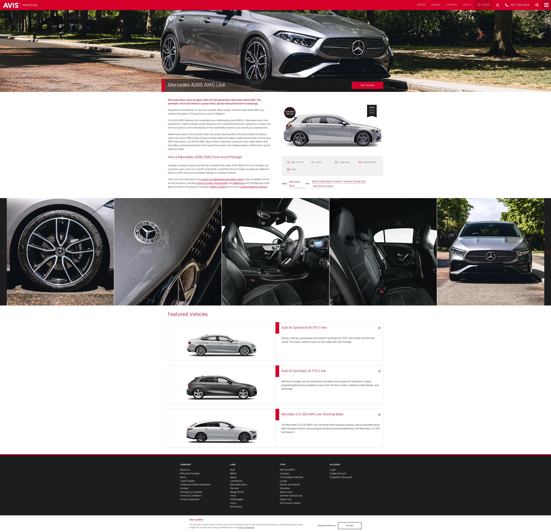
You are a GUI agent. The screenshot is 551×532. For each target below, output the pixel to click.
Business (435, 5)
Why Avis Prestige (190, 474)
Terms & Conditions (190, 496)
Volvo (233, 503)
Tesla (233, 496)
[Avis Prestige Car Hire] (20, 5)
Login (333, 470)
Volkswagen (236, 499)
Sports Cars (286, 492)
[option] (60, 251)
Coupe (283, 481)
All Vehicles (236, 507)
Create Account (338, 474)
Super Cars (286, 499)
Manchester (221, 183)
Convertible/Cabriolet (291, 477)
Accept (349, 526)
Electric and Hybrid (290, 485)
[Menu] (546, 5)
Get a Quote (483, 5)
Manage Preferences (327, 525)
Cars (233, 465)
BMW (233, 474)
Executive (285, 488)
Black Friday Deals (321, 182)
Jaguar (233, 477)
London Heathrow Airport (253, 187)
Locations (451, 5)
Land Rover (236, 481)
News (183, 477)
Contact (467, 5)
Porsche (234, 488)
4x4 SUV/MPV (287, 470)
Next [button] (547, 251)
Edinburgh (238, 183)
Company (185, 465)
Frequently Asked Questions (195, 485)
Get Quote (367, 85)
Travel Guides (187, 481)
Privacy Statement (189, 499)
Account (335, 465)
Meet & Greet (217, 187)
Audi (232, 470)
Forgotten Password (341, 477)
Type (282, 465)
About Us (185, 470)
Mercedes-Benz (295, 184)
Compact (337, 182)
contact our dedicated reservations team (221, 179)
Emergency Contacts (191, 492)
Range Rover (237, 492)
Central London (205, 183)
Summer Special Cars (354, 182)
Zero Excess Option (323, 186)
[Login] (497, 5)
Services (421, 5)
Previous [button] (3, 251)
